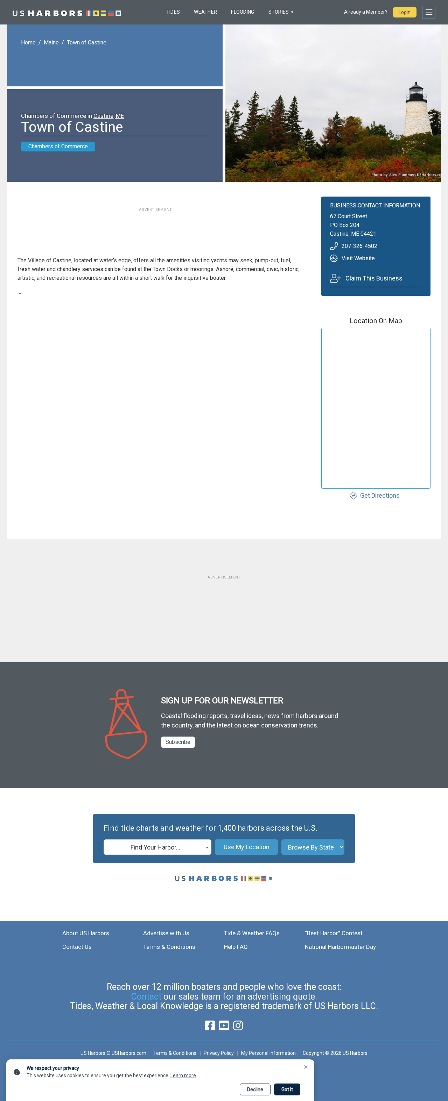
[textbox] (157, 847)
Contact (146, 997)
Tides (173, 12)
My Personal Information (268, 1053)
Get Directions (380, 495)
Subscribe (178, 742)
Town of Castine (86, 42)
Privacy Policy (219, 1053)
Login (405, 12)
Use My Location (247, 847)
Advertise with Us (166, 933)
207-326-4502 (359, 246)
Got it (287, 1089)
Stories (278, 12)
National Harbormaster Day (340, 946)
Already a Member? (365, 12)
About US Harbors (85, 933)
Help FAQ (236, 946)
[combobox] (157, 847)
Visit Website (358, 258)
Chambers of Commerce (58, 146)
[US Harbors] (67, 12)
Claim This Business (373, 278)
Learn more (183, 1075)
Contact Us (77, 946)
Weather (205, 12)
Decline (255, 1089)
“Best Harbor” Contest (334, 933)
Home (28, 42)
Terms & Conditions (169, 946)
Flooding (242, 12)
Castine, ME (108, 115)
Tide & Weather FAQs (252, 933)
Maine (51, 42)
